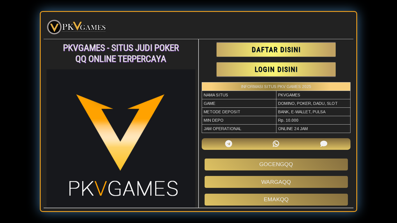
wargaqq (276, 182)
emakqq (276, 199)
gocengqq (276, 164)
